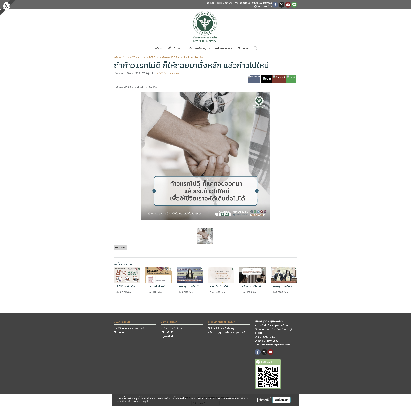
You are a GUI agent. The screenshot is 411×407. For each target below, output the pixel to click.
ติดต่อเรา (243, 48)
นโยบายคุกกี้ (142, 401)
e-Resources (223, 48)
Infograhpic (173, 73)
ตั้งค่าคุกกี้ (264, 399)
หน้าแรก (158, 48)
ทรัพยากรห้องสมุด (198, 48)
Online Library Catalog (221, 328)
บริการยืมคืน (167, 332)
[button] (255, 48)
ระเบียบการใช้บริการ (171, 328)
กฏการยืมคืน (168, 336)
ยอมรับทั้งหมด (281, 399)
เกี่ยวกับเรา (174, 48)
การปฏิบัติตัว (160, 73)
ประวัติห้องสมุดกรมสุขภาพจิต (130, 328)
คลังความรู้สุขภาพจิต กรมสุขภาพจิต (227, 332)
